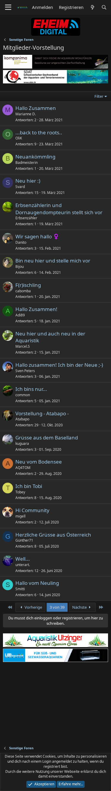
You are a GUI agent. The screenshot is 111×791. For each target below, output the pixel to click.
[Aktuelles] (92, 7)
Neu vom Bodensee (38, 461)
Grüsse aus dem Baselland (46, 437)
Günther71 (24, 540)
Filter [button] (98, 96)
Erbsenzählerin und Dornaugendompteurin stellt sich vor (58, 209)
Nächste (80, 607)
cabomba (23, 290)
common (22, 394)
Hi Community (32, 510)
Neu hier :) (27, 180)
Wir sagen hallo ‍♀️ (37, 236)
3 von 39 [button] (57, 607)
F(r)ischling (28, 285)
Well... (22, 558)
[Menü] (8, 7)
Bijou (19, 266)
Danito (20, 242)
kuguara (22, 443)
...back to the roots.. (38, 132)
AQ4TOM (22, 467)
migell (20, 516)
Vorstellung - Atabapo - (42, 413)
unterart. (22, 564)
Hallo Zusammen (35, 108)
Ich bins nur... (31, 389)
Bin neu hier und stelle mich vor (52, 260)
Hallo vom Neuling (37, 582)
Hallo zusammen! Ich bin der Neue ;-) (59, 364)
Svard (20, 186)
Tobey (20, 492)
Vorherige (33, 607)
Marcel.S (22, 346)
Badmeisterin (26, 162)
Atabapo (22, 419)
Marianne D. (25, 113)
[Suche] (104, 7)
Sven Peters (25, 370)
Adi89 (20, 315)
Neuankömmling (35, 156)
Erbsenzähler (26, 217)
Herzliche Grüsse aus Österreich (53, 534)
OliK (18, 138)
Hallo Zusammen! (36, 309)
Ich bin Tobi (28, 486)
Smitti (20, 588)
